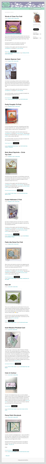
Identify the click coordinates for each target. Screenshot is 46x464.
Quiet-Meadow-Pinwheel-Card (9, 363)
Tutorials (16, 99)
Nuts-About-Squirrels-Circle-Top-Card (10, 190)
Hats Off (8, 285)
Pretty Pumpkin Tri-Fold (13, 104)
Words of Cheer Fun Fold (13, 16)
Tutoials (8, 279)
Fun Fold (27, 52)
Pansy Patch (24, 451)
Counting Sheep (25, 278)
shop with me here (17, 360)
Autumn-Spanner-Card (8, 97)
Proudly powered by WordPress (23, 460)
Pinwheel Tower (24, 366)
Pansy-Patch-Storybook (8, 450)
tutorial (6, 53)
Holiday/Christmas (17, 52)
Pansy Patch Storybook (13, 415)
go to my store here (14, 317)
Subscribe (36, 29)
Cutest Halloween (26, 235)
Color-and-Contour (8, 406)
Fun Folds (11, 52)
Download (13, 51)
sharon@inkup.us (8, 48)
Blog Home (7, 8)
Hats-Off (6, 320)
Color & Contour (10, 373)
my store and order (19, 48)
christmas (24, 52)
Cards (9, 52)
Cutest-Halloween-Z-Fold (9, 234)
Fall (10, 99)
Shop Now (12, 8)
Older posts (7, 455)
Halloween (15, 235)
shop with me (11, 444)
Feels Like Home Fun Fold (14, 242)
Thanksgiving (10, 147)
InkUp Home (18, 8)
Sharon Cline (17, 18)
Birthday (20, 278)
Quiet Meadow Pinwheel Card (15, 328)
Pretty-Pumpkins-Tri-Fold (8, 143)
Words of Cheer (10, 53)
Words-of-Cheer (7, 51)
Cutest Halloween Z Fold (13, 199)
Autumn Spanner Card (12, 59)
